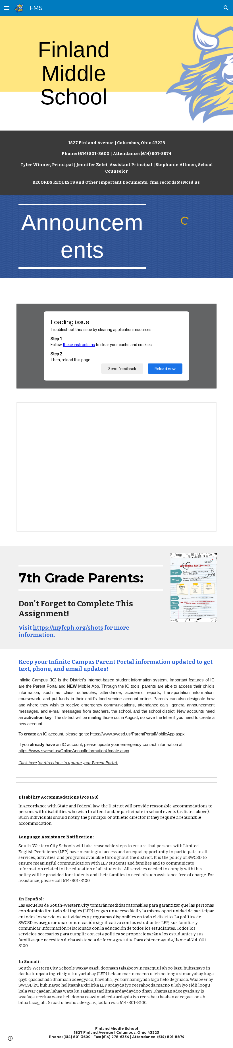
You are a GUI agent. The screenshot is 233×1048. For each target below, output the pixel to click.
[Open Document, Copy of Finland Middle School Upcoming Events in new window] (206, 310)
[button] (7, 8)
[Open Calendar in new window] (206, 409)
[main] (73, 73)
